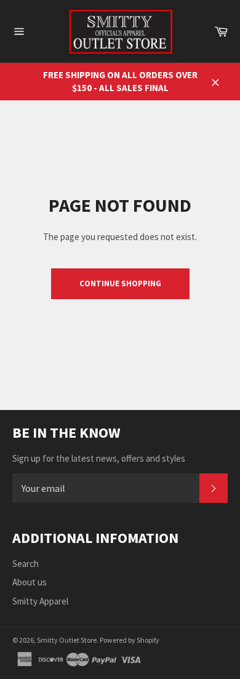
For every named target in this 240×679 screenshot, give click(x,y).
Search (25, 563)
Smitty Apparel (40, 601)
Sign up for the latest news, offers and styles (98, 458)
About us (29, 582)
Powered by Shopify (129, 640)
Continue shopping (120, 283)
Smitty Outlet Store (67, 640)
